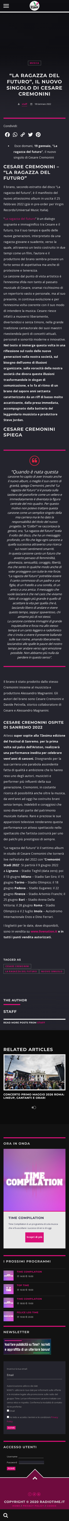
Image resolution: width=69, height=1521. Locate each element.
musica (34, 63)
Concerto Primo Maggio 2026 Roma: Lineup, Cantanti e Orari (34, 1096)
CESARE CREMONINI (17, 966)
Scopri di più (35, 1072)
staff (24, 104)
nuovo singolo (51, 971)
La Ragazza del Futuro (21, 971)
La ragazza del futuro (20, 219)
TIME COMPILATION (29, 1272)
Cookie (51, 1505)
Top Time (23, 1285)
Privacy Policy (33, 1505)
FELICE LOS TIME (28, 1312)
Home (16, 1505)
